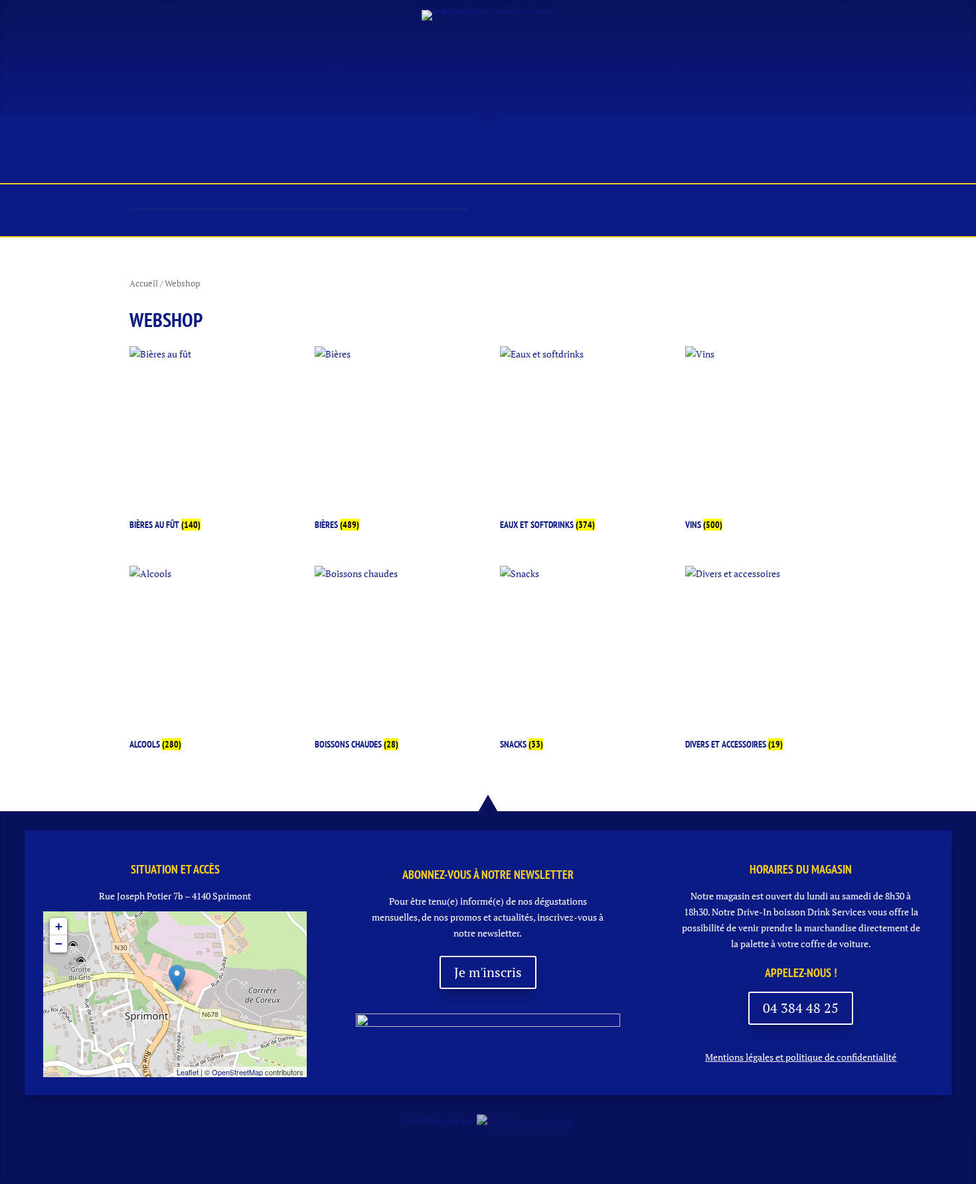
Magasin (274, 161)
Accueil (157, 161)
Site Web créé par (440, 1120)
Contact (800, 161)
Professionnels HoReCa (613, 161)
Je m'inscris (488, 972)
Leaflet (188, 1072)
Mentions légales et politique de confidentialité (800, 1057)
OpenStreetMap (237, 1072)
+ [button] (58, 926)
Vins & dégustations (381, 161)
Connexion (824, 210)
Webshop (730, 161)
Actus (215, 161)
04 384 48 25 (801, 1008)
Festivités (493, 161)
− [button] (58, 944)
